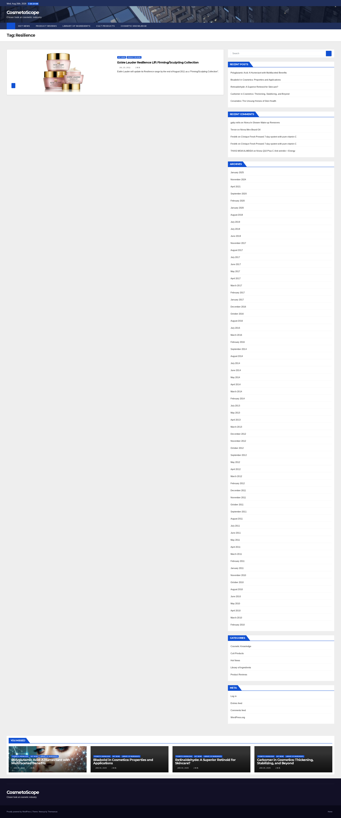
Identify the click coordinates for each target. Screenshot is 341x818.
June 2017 (236, 264)
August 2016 (237, 321)
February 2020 (238, 201)
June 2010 (236, 596)
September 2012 (239, 455)
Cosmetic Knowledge (134, 26)
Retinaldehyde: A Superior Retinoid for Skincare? (254, 87)
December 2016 (238, 307)
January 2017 (237, 300)
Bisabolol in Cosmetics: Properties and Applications (256, 80)
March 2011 (236, 554)
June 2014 (236, 370)
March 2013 (236, 427)
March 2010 (236, 618)
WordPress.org (238, 717)
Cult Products (105, 26)
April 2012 (236, 469)
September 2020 (239, 194)
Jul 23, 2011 (125, 68)
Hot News (24, 26)
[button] (332, 26)
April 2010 (236, 610)
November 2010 (238, 575)
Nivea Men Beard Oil (250, 130)
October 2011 (237, 504)
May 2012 (235, 462)
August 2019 (237, 215)
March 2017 (236, 285)
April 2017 (236, 278)
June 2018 (236, 236)
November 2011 (238, 497)
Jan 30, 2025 (19, 768)
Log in (234, 696)
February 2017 (238, 292)
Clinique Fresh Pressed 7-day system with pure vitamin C (269, 137)
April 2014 (236, 384)
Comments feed (238, 710)
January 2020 (237, 208)
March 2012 (236, 476)
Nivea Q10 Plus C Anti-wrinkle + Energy (275, 151)
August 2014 (237, 356)
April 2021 (236, 186)
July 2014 (235, 363)
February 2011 (238, 561)
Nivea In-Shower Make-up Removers (262, 122)
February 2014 (238, 398)
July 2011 (235, 526)
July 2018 (235, 229)
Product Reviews (46, 26)
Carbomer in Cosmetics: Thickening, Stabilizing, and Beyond (260, 94)
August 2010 (237, 589)
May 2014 (235, 377)
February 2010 (238, 625)
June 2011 (236, 533)
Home (330, 812)
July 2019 (235, 222)
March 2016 (236, 335)
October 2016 (237, 314)
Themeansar (52, 812)
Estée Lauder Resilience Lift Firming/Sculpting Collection (158, 62)
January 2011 (237, 568)
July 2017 (235, 257)
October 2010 (237, 582)
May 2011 (235, 540)
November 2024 (238, 179)
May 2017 (235, 271)
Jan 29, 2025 (265, 768)
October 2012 (237, 448)
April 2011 (235, 547)
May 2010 (235, 603)
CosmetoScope (23, 12)
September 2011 (239, 512)
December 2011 (238, 490)
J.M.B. (138, 68)
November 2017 (238, 243)
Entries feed (236, 703)
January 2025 (237, 172)
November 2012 (238, 441)
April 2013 (236, 420)
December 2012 (238, 434)
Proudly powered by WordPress (19, 812)
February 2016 (238, 342)
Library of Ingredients (76, 26)
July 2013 (235, 406)
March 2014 (236, 391)
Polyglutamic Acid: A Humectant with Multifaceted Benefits (259, 73)
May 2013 (235, 413)
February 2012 (238, 483)
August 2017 (237, 250)
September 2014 (239, 349)
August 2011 (237, 519)
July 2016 (235, 328)
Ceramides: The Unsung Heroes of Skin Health (253, 101)
